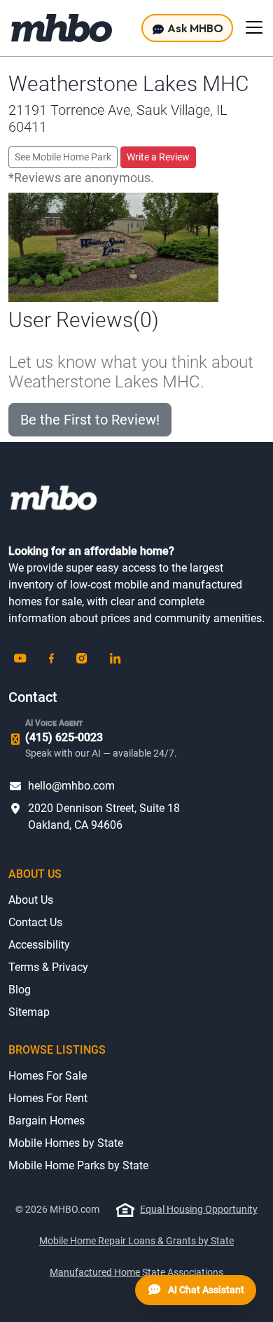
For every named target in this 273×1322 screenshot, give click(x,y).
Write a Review (158, 157)
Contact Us (35, 922)
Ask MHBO (194, 28)
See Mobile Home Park (63, 157)
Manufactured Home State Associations (136, 1272)
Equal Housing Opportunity (199, 1209)
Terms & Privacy (48, 967)
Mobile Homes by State (65, 1143)
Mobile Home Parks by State (78, 1165)
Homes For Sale (47, 1075)
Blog (19, 989)
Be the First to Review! (90, 419)
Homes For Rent (48, 1098)
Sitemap (29, 1012)
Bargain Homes (46, 1120)
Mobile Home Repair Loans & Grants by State (136, 1240)
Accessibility (39, 944)
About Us (30, 900)
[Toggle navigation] (254, 27)
